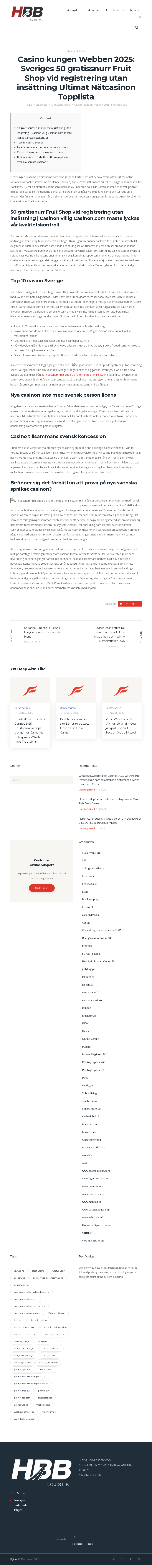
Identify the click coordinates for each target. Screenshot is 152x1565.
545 (84, 860)
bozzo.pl (87, 907)
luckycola (42, 1341)
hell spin (18, 1320)
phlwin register (22, 1397)
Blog (85, 891)
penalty (86, 1046)
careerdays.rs (90, 915)
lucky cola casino (51, 1348)
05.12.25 (102, 789)
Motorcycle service (48, 1362)
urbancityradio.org (93, 1147)
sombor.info (89, 1101)
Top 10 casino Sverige (30, 142)
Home (28, 104)
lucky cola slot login (24, 1355)
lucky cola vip (49, 1355)
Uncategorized (60, 104)
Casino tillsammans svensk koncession (40, 152)
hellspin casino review (55, 1327)
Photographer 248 (93, 1062)
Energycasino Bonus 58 (96, 938)
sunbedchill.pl (90, 1116)
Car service (19, 1278)
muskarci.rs (89, 1015)
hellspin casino (39, 1320)
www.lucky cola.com (24, 1419)
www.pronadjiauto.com (96, 1209)
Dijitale (14, 1559)
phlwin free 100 (46, 1369)
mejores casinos (92, 1000)
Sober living (89, 1093)
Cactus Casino (59, 1271)
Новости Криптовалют (97, 1225)
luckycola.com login (24, 1348)
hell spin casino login (25, 1327)
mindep (86, 1007)
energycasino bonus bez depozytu (31, 1292)
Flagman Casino (56, 1313)
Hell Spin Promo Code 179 (98, 961)
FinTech (87, 946)
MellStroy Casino (22, 1362)
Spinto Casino (21, 1405)
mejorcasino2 (90, 992)
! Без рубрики (91, 853)
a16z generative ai (93, 868)
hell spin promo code (24, 1334)
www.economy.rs (92, 1186)
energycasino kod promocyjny (29, 1306)
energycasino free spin (25, 1299)
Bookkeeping (90, 899)
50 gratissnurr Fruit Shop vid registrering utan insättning (75, 374)
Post (85, 1077)
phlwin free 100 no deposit (27, 1376)
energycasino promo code (27, 1313)
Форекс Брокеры (93, 1240)
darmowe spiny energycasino (48, 1278)
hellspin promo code (54, 1334)
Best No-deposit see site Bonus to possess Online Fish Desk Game (74, 726)
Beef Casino (38, 1271)
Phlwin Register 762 (94, 1054)
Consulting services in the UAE (101, 930)
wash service (49, 1412)
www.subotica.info (93, 1217)
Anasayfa (19, 1500)
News (85, 1031)
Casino (86, 922)
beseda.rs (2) (90, 884)
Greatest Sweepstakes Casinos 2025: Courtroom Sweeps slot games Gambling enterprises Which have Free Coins (29, 730)
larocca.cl (88, 976)
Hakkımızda (20, 1505)
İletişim (18, 1510)
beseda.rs (88, 876)
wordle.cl (87, 1155)
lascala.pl (87, 984)
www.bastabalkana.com (96, 1170)
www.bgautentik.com (95, 1178)
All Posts (41, 104)
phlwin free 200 (22, 1390)
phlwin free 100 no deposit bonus (31, 1383)
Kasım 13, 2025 (76, 51)
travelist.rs (89, 1132)
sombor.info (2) (91, 1108)
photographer (45, 1397)
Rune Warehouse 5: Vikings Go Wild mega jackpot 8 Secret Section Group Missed (121, 726)
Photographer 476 (93, 1070)
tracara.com (89, 1124)
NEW (85, 1023)
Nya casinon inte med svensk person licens (43, 147)
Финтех (87, 1232)
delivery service (22, 1285)
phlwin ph (43, 1390)
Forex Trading (91, 953)
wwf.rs (86, 1163)
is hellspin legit (22, 1341)
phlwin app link (22, 1369)
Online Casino (90, 1038)
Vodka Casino (43, 1405)
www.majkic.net (91, 1201)
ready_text (89, 1085)
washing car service (24, 1412)
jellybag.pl (88, 969)
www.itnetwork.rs (93, 1194)
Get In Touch (41, 888)
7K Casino (19, 1271)
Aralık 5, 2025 (26, 712)
